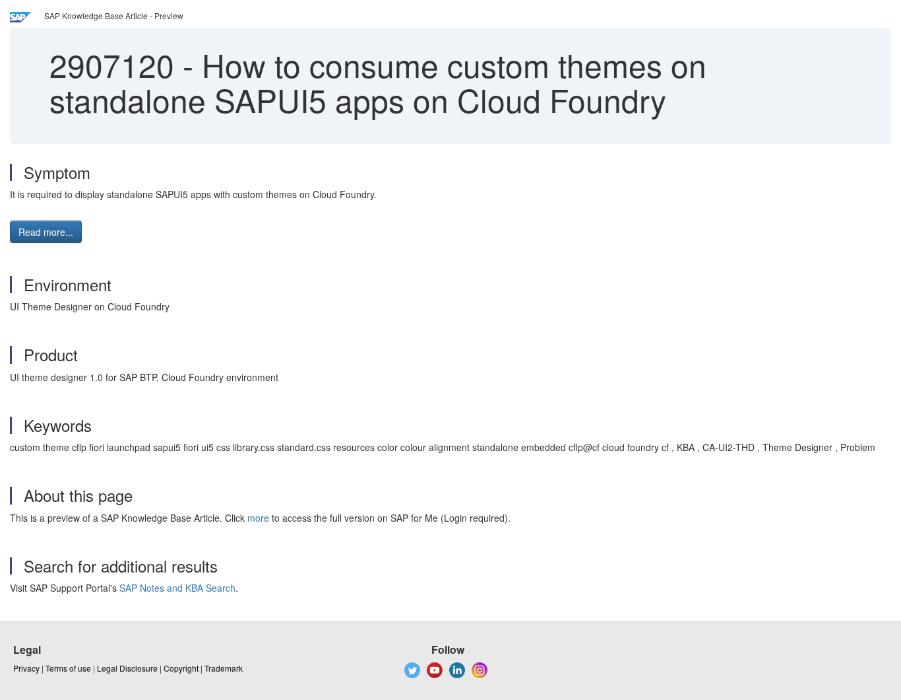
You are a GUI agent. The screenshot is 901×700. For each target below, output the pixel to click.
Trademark (223, 668)
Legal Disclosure (127, 668)
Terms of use (68, 668)
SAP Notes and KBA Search (177, 587)
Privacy (26, 668)
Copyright (181, 668)
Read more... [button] (45, 231)
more (258, 517)
